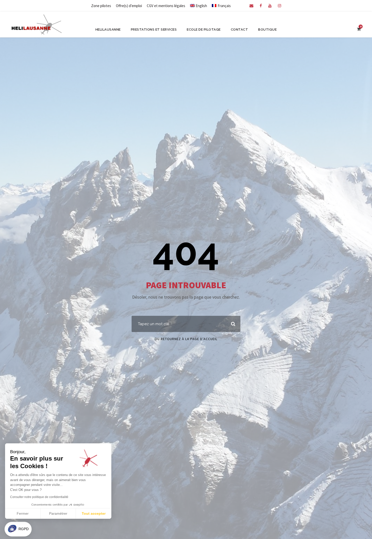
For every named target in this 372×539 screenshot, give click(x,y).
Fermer (23, 513)
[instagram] (279, 5)
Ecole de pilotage (204, 29)
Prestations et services (154, 29)
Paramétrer (58, 513)
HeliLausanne (108, 29)
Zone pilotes (101, 5)
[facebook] (261, 5)
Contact (239, 29)
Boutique (267, 29)
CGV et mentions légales (166, 5)
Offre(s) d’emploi (129, 5)
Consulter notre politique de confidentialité (39, 497)
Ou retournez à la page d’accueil (186, 339)
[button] (18, 529)
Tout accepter (94, 513)
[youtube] (270, 5)
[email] (251, 5)
